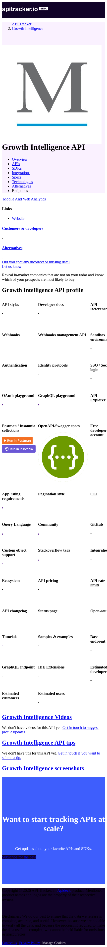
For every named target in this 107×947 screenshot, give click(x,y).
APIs (16, 164)
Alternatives (21, 186)
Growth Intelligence (27, 28)
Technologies (22, 182)
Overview (20, 159)
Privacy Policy (29, 943)
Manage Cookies (53, 943)
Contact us (9, 943)
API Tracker (21, 24)
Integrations (21, 173)
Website (18, 218)
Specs (16, 177)
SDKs (17, 168)
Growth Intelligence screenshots (43, 768)
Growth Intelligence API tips (38, 742)
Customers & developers (22, 228)
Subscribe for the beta (19, 857)
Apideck (64, 890)
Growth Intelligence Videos (37, 717)
